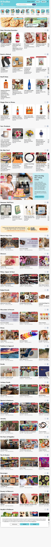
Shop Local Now (39, 196)
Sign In (37, 1)
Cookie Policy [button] (6, 521)
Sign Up (43, 1)
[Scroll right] (48, 12)
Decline (24, 524)
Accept (34, 524)
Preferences (14, 524)
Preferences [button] (34, 521)
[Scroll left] (2, 12)
